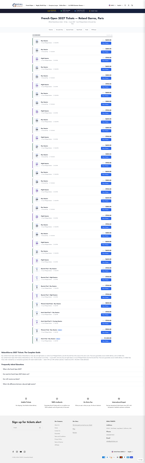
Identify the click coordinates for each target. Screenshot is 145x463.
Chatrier (51, 29)
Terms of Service (59, 442)
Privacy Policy (58, 439)
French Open (29, 5)
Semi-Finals (79, 29)
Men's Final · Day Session (48, 339)
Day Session (44, 41)
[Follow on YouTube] (21, 452)
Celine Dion (62, 5)
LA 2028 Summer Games (75, 5)
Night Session (45, 58)
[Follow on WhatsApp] (25, 452)
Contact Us (57, 431)
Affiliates (57, 445)
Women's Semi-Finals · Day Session (51, 304)
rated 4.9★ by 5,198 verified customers (54, 359)
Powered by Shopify (28, 457)
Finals (86, 29)
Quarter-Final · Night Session (49, 277)
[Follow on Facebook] (13, 452)
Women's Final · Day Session (49, 330)
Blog (74, 429)
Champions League (53, 5)
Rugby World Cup (41, 5)
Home (56, 428)
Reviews (75, 432)
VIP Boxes (93, 29)
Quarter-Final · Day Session (49, 269)
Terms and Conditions (60, 436)
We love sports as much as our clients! (82, 425)
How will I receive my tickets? (11, 379)
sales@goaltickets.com (112, 441)
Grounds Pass (59, 29)
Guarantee (57, 433)
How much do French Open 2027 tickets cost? (16, 374)
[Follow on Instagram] (17, 452)
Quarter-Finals (69, 29)
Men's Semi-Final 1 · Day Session (50, 312)
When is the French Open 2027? (12, 369)
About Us (57, 425)
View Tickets (105, 43)
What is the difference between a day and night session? (19, 384)
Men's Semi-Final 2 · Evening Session (51, 321)
